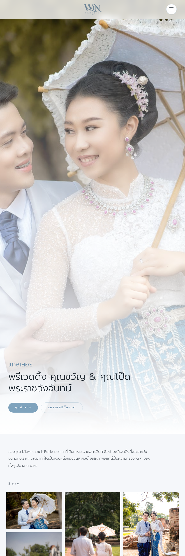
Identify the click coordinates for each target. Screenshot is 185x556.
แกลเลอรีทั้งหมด (62, 407)
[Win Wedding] (92, 9)
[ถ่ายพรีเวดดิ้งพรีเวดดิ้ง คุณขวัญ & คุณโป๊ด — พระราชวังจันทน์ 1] (34, 510)
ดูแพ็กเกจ (23, 407)
